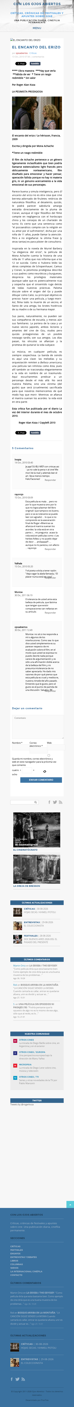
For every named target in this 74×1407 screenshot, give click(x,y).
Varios (14, 1268)
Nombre (17, 742)
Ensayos (15, 1253)
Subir (70, 1204)
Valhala (18, 563)
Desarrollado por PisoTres (37, 1400)
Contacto (16, 1275)
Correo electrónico (36, 744)
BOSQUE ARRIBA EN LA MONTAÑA (39, 984)
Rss (61, 802)
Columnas (16, 1264)
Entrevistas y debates (23, 1257)
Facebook (50, 802)
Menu (37, 28)
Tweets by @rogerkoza (22, 1104)
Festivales (16, 1250)
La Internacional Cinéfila (26, 1271)
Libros (14, 1261)
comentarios (38, 56)
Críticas (33, 53)
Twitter (55, 802)
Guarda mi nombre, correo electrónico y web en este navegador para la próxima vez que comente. (34, 761)
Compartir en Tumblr (35, 63)
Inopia (18, 459)
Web (49, 742)
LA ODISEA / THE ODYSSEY (43, 965)
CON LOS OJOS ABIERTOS (37, 4)
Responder (50, 480)
